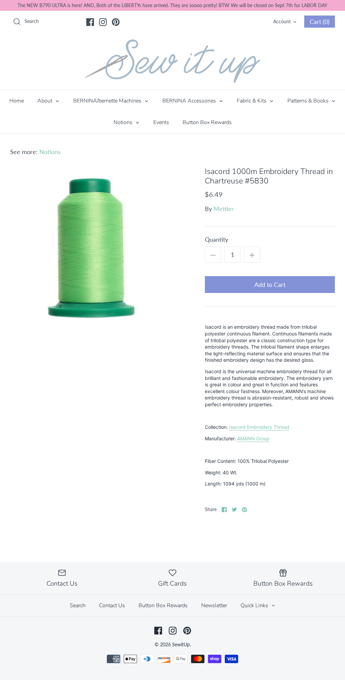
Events (161, 122)
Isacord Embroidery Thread (259, 427)
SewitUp (181, 644)
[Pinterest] (116, 22)
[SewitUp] (172, 61)
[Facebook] (90, 22)
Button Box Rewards (207, 122)
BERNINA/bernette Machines (108, 101)
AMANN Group (253, 438)
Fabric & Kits (252, 101)
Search (78, 605)
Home (16, 101)
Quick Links (255, 605)
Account (282, 21)
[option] (91, 248)
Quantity (216, 239)
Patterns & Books (308, 101)
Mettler (224, 208)
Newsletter (214, 605)
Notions (124, 122)
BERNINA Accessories (189, 101)
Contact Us (112, 605)
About (45, 101)
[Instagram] (103, 22)
